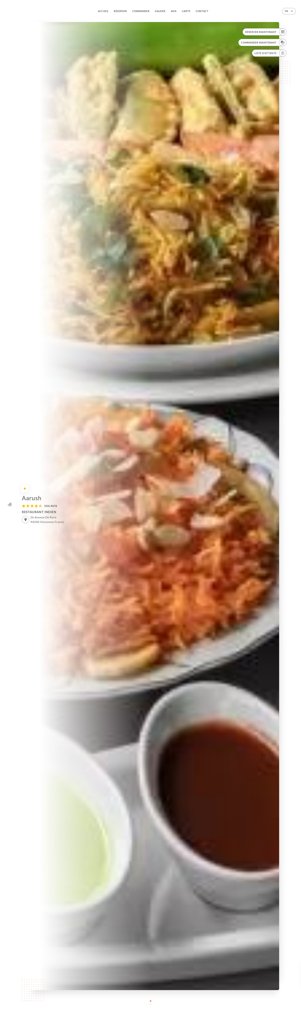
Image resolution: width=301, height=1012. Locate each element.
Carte (186, 11)
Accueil (103, 11)
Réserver (120, 11)
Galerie (160, 11)
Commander (141, 11)
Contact (202, 11)
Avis (174, 11)
